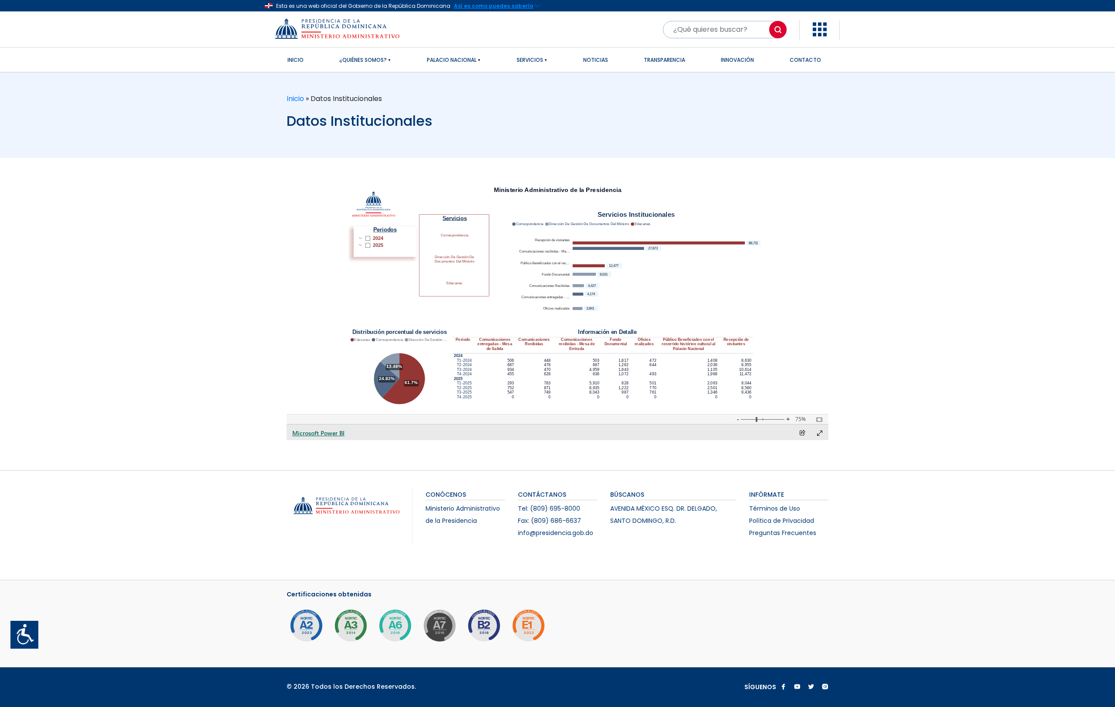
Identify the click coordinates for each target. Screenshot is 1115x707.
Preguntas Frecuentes (782, 533)
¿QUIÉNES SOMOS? (363, 60)
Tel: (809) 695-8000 (549, 508)
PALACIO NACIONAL (451, 60)
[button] (820, 29)
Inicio (296, 99)
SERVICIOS (530, 60)
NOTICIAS (595, 60)
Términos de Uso (774, 508)
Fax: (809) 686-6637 (549, 520)
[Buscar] (778, 29)
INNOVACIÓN (737, 60)
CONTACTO (805, 60)
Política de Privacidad (781, 520)
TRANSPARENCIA (664, 60)
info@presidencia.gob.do (555, 533)
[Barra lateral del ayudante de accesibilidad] (20, 631)
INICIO (295, 60)
